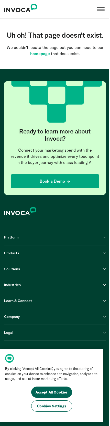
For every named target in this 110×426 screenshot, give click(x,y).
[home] (20, 9)
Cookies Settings (52, 406)
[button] (101, 9)
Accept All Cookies (52, 392)
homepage (40, 53)
